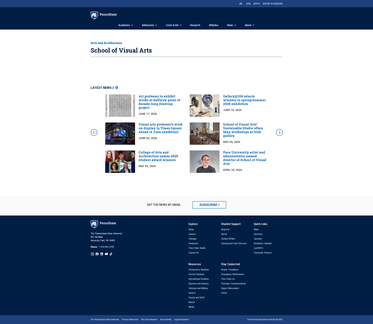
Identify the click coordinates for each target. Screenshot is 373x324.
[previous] (94, 132)
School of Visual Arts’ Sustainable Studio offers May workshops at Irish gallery (243, 130)
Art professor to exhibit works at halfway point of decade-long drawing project (159, 102)
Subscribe (208, 205)
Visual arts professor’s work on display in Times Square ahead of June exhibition (161, 128)
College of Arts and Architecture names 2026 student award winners (158, 156)
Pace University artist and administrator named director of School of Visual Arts (244, 158)
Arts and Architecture (106, 43)
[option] (186, 136)
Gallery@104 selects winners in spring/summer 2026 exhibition (244, 100)
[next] (279, 132)
